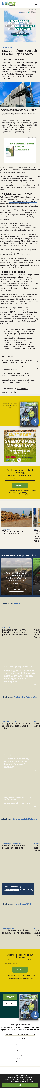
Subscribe (9, 1004)
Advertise (19, 1042)
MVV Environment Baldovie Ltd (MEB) (21, 125)
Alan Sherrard (19, 59)
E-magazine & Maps (20, 1039)
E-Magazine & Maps (10, 997)
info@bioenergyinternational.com (20, 1034)
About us (20, 1048)
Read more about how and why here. (20, 1081)
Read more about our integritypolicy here (21, 494)
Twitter (20, 1059)
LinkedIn (20, 1056)
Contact (20, 1051)
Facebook (20, 1062)
